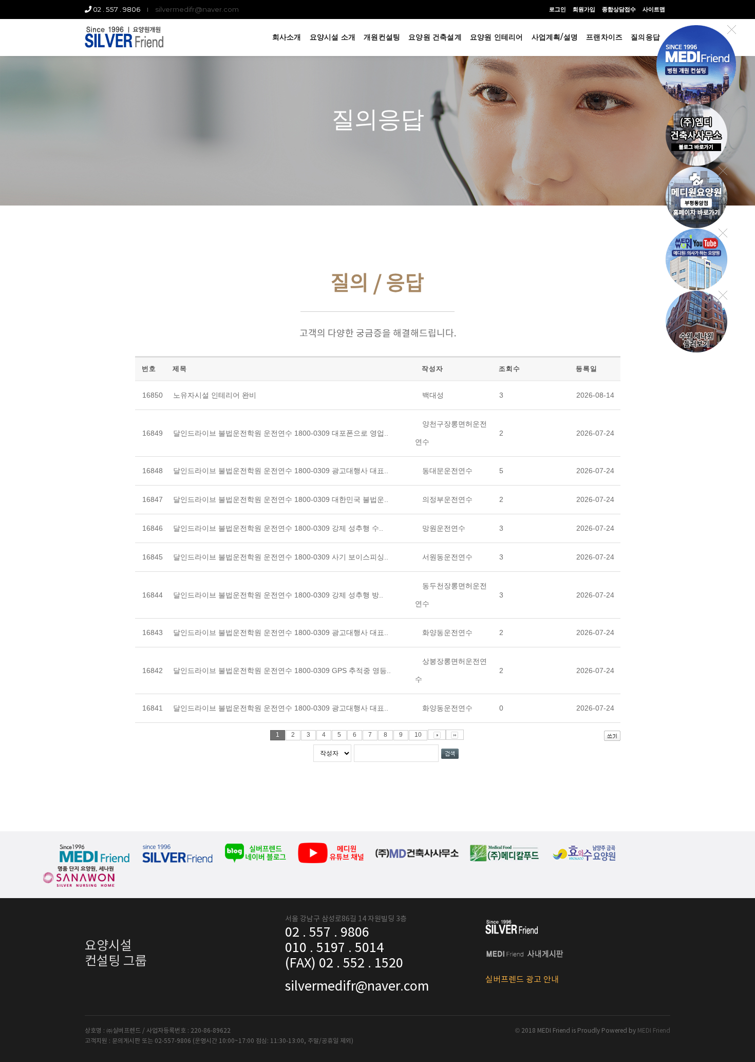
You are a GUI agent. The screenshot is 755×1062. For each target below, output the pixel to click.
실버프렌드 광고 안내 (522, 979)
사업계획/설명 (555, 37)
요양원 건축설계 (435, 37)
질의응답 (645, 37)
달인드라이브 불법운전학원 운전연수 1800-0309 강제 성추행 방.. (278, 595)
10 (418, 734)
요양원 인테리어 (496, 37)
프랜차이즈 (604, 37)
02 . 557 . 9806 (115, 9)
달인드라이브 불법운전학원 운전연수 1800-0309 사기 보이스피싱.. (280, 557)
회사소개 (286, 37)
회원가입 (584, 9)
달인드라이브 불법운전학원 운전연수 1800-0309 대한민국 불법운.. (280, 499)
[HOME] (124, 37)
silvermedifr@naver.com (197, 9)
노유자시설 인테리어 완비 (214, 395)
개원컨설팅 (382, 37)
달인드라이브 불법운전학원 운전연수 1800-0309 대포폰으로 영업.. (280, 433)
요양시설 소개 (332, 37)
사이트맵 (654, 9)
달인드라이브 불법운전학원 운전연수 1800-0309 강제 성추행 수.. (278, 528)
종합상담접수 (619, 9)
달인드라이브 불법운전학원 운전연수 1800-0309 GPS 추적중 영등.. (282, 670)
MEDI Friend (653, 1031)
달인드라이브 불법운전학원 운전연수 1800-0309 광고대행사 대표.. (280, 471)
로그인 (557, 9)
